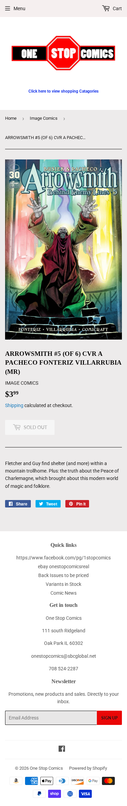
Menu (19, 8)
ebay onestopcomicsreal (63, 566)
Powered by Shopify (88, 768)
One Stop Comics (46, 768)
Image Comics (44, 118)
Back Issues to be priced (63, 575)
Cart (117, 8)
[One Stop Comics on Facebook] (61, 749)
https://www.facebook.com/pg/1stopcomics (63, 557)
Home (11, 118)
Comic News (63, 593)
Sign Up (109, 718)
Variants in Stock (63, 584)
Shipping (14, 405)
